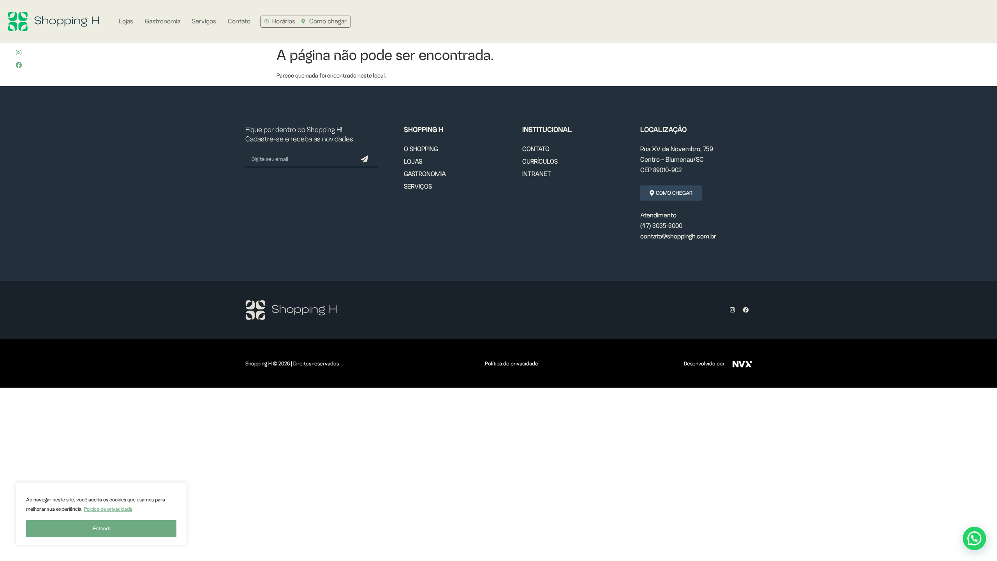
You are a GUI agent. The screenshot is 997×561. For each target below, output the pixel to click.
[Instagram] (18, 52)
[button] (974, 538)
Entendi (101, 528)
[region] (101, 513)
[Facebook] (746, 310)
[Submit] (364, 159)
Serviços (204, 21)
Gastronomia (162, 21)
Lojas (126, 21)
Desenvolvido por (704, 364)
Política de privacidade (108, 509)
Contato (239, 21)
